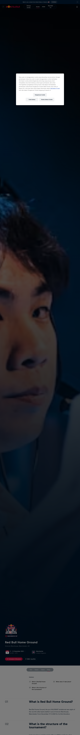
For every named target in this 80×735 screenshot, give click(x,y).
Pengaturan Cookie (40, 94)
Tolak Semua (32, 99)
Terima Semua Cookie (46, 99)
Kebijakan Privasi (55, 88)
